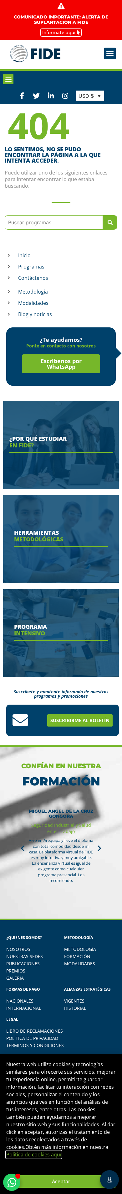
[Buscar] (110, 222)
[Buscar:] (54, 222)
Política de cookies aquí (33, 1154)
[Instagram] (65, 95)
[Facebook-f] (22, 95)
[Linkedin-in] (51, 95)
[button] (110, 54)
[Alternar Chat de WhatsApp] (11, 1182)
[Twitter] (36, 95)
